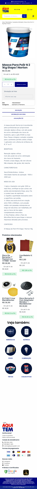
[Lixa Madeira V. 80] (27, 245)
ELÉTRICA (26, 340)
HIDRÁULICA (10, 340)
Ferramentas (9, 22)
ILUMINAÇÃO (26, 358)
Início (3, 22)
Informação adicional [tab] (18, 114)
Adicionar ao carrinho (21, 84)
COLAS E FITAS (26, 377)
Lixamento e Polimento (18, 22)
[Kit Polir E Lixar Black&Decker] (10, 288)
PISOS (10, 358)
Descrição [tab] (18, 110)
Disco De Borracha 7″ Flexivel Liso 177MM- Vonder (9, 258)
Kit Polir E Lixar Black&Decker (8, 299)
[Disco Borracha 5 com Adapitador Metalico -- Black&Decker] (27, 288)
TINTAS (10, 377)
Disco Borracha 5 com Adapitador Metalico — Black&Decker (26, 301)
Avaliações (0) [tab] (18, 118)
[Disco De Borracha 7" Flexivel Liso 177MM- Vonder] (10, 245)
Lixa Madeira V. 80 (25, 256)
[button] (33, 16)
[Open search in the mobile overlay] (14, 16)
